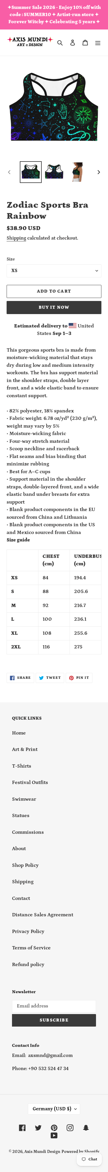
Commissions (28, 832)
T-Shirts (21, 766)
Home (19, 733)
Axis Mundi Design (42, 1151)
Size (11, 259)
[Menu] (98, 42)
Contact (21, 898)
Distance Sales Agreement (42, 915)
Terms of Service (31, 948)
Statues (20, 816)
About (19, 849)
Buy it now (54, 307)
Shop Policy (25, 865)
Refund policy (28, 965)
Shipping (16, 238)
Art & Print (25, 749)
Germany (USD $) (52, 1109)
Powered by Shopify (80, 1151)
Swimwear (24, 799)
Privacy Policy (28, 932)
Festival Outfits (30, 783)
